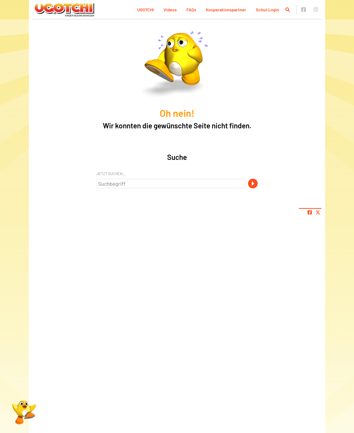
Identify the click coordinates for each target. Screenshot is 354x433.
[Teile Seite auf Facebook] (309, 212)
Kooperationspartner (226, 9)
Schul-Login (267, 9)
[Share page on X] (317, 212)
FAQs (191, 9)
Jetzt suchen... (110, 173)
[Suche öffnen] (287, 9)
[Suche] (253, 183)
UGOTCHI (145, 9)
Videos (170, 9)
